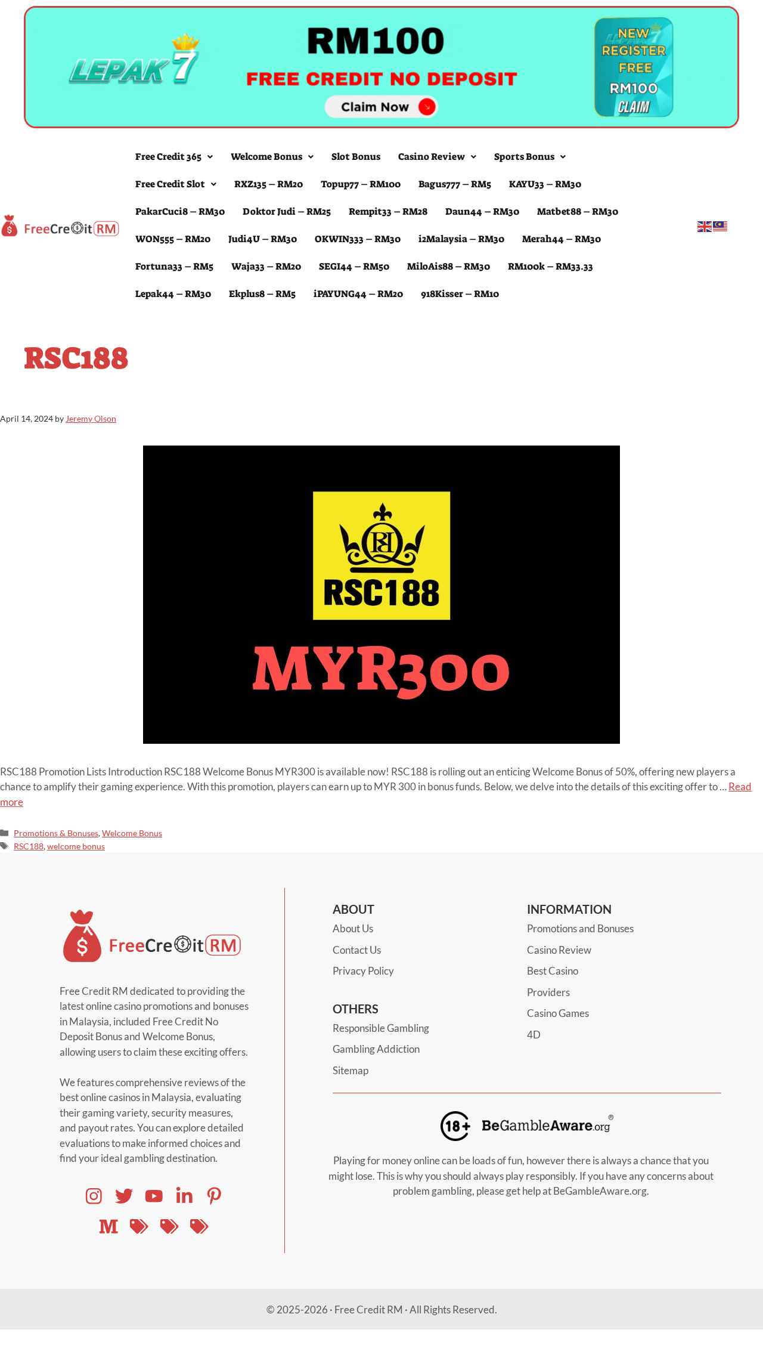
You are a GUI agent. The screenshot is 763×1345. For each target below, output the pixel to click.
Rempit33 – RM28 (388, 211)
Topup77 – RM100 (361, 184)
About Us (353, 928)
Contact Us (357, 950)
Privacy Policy (363, 970)
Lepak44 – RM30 (173, 293)
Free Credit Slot (170, 184)
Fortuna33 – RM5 (174, 266)
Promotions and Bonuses (580, 928)
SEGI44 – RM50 (354, 266)
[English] (705, 225)
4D (534, 1034)
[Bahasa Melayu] (720, 225)
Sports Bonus (524, 156)
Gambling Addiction (376, 1049)
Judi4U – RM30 (262, 239)
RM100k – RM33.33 (550, 266)
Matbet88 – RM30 (577, 211)
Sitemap (350, 1070)
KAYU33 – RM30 (545, 184)
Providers (548, 992)
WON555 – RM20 (172, 239)
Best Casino (552, 970)
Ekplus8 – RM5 (262, 293)
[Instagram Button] (94, 1196)
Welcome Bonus (266, 156)
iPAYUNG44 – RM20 (358, 293)
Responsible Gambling (381, 1028)
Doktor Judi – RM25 (287, 211)
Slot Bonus (355, 156)
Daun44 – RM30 (482, 211)
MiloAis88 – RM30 (448, 266)
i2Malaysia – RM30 (461, 239)
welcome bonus (76, 846)
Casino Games (558, 1013)
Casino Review (431, 156)
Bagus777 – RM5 (454, 184)
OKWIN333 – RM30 (358, 239)
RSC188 (29, 846)
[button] (174, 157)
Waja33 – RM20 (266, 266)
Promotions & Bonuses (56, 833)
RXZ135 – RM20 (268, 184)
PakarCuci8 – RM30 (180, 211)
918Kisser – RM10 (460, 293)
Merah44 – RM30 (561, 239)
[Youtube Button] (124, 1196)
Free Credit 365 (168, 156)
